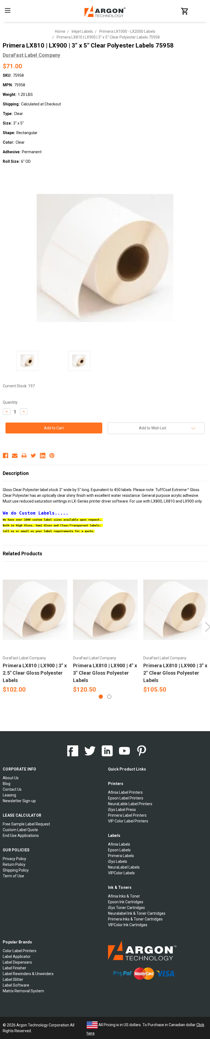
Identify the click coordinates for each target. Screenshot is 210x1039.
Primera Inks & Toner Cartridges (135, 919)
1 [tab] (101, 697)
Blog (6, 783)
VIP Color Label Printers (128, 821)
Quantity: (10, 402)
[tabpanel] (35, 630)
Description (16, 473)
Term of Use (13, 876)
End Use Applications (21, 835)
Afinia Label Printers (125, 792)
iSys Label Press (122, 809)
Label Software (16, 985)
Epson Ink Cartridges (125, 902)
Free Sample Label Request (26, 824)
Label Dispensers (17, 962)
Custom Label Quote (20, 830)
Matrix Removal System (23, 991)
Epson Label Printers (125, 798)
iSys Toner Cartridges (126, 907)
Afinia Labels (119, 844)
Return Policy (14, 864)
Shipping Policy (16, 870)
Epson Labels (119, 850)
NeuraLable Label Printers (130, 804)
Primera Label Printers (127, 815)
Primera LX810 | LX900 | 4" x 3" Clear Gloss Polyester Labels (105, 673)
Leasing (9, 795)
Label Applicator (17, 956)
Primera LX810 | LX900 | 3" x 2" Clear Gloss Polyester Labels (175, 673)
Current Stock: (19, 386)
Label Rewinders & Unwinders (28, 974)
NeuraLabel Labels (124, 867)
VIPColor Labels (121, 873)
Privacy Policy (14, 859)
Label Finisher (14, 968)
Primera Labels (121, 856)
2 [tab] (109, 697)
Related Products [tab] (22, 553)
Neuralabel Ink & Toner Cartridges (136, 913)
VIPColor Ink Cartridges (127, 925)
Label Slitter (13, 979)
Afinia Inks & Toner (124, 896)
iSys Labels (117, 861)
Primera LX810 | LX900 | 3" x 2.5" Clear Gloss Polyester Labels (35, 673)
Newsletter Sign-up (19, 801)
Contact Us (12, 789)
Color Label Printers (19, 951)
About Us (11, 778)
